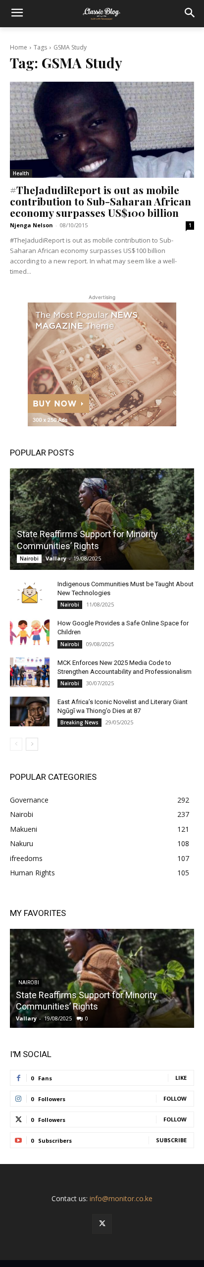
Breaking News (79, 722)
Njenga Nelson (31, 225)
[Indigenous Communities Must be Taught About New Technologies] (30, 593)
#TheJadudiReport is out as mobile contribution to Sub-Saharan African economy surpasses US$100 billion (100, 201)
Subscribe (171, 1140)
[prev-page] (16, 744)
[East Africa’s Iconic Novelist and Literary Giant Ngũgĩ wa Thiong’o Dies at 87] (30, 711)
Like (181, 1077)
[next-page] (32, 744)
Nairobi (29, 558)
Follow (175, 1098)
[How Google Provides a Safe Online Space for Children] (30, 633)
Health (21, 173)
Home (18, 47)
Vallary (56, 558)
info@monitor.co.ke (121, 1198)
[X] (101, 1223)
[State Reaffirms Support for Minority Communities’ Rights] (102, 519)
